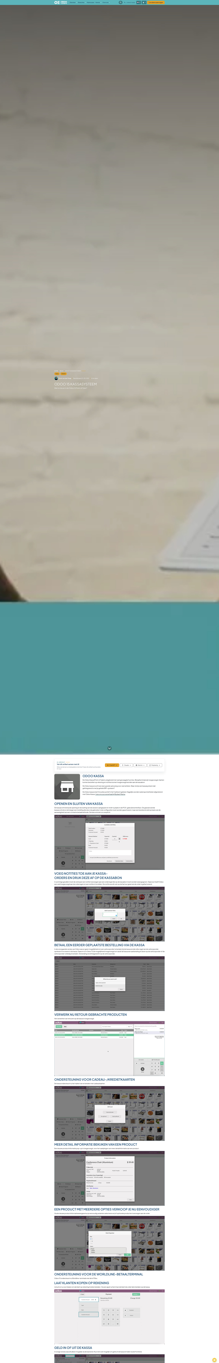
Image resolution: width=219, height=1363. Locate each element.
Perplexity (156, 765)
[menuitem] (73, 2)
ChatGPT (113, 765)
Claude (127, 765)
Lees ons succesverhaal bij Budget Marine (110, 794)
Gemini (141, 765)
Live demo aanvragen (156, 2)
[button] (121, 2)
